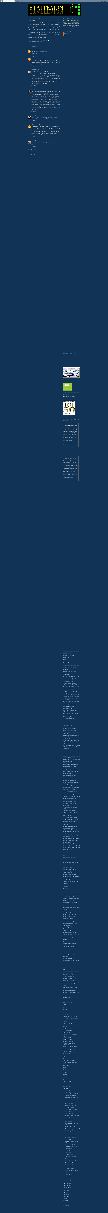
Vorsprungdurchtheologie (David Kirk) (71, 847)
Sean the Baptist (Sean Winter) (70, 927)
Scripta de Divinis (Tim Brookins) (70, 835)
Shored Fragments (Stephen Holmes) (71, 876)
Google (64, 1004)
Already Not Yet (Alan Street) (69, 914)
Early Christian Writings (68, 1028)
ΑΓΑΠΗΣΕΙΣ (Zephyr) (67, 849)
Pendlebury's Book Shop (68, 655)
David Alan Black (67, 936)
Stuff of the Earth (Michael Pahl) (70, 840)
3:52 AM (33, 66)
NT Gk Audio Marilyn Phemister (70, 1016)
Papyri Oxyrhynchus (67, 1037)
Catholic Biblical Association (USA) (71, 982)
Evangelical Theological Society (70, 978)
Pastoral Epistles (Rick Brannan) (70, 819)
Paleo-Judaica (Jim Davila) (69, 860)
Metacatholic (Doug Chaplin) (69, 803)
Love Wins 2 (68, 1180)
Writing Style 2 (68, 1150)
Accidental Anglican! (70, 1107)
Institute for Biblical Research (69, 980)
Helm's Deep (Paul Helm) (68, 879)
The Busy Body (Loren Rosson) (70, 844)
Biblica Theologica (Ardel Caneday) (71, 764)
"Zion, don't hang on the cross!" (72, 1128)
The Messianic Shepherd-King (69, 728)
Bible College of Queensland (69, 671)
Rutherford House (67, 997)
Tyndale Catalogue (67, 1081)
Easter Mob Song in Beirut (71, 1105)
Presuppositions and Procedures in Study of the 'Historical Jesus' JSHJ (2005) (71, 737)
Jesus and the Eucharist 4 (71, 1148)
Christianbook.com (67, 662)
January (68, 1187)
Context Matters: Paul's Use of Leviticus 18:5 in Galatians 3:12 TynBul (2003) (70, 732)
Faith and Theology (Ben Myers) (70, 869)
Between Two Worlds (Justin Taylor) (71, 934)
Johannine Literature (67, 1023)
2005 (65, 1200)
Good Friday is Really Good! (71, 1131)
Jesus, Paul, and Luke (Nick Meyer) (71, 794)
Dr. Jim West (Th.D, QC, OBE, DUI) (71, 895)
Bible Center (65, 1069)
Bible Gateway (66, 1074)
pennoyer (33, 89)
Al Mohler (65, 939)
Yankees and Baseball (70, 1133)
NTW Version (68, 1139)
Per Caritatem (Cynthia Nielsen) (70, 874)
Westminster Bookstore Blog (69, 905)
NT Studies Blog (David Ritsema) (70, 814)
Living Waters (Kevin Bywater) (70, 801)
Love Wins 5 (68, 1119)
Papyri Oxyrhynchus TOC (68, 1039)
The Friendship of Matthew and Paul (71, 727)
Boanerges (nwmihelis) (68, 918)
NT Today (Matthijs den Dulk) (69, 815)
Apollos (64, 1067)
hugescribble (34, 69)
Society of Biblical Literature (69, 976)
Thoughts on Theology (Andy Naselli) (71, 845)
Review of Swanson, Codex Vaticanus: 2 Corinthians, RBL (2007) (70, 691)
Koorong (64, 661)
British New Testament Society (70, 990)
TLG (64, 1079)
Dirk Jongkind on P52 (70, 1176)
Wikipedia (65, 1007)
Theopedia (65, 1009)
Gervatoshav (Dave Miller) (69, 789)
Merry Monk (34, 49)
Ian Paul (33, 57)
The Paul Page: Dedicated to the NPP (71, 1025)
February (68, 1185)
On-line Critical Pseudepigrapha (70, 1034)
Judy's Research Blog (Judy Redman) (71, 796)
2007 (65, 1196)
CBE (64, 941)
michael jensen (34, 115)
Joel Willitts (65, 33)
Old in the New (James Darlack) (70, 817)
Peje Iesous (65, 824)
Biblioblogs (65, 956)
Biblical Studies (66, 1065)
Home (44, 152)
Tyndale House (66, 995)
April (67, 1092)
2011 (65, 1088)
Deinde (64, 778)
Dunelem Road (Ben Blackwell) (70, 780)
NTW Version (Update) (70, 1135)
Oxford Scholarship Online (69, 1060)
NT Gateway (65, 1056)
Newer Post (30, 152)
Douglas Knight (66, 878)
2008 (65, 1194)
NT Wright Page (66, 1027)
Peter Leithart (66, 888)
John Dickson (34, 124)
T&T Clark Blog (66, 842)
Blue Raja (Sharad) (67, 928)
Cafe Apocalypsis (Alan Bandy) (70, 775)
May (67, 1090)
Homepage (65, 669)
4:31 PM (33, 111)
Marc (32, 140)
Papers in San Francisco (71, 1109)
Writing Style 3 (68, 1111)
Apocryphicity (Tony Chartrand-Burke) (71, 759)
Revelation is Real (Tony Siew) (70, 932)
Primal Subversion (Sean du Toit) (70, 826)
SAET (64, 969)
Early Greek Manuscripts (68, 1041)
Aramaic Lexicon (66, 1053)
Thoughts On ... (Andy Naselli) (70, 902)
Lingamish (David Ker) (68, 930)
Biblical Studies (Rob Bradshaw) (70, 769)
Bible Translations (37, 41)
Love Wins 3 (68, 1172)
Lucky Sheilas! (68, 1121)
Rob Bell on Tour (69, 1154)
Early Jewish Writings (68, 1030)
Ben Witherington (67, 904)
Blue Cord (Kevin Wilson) (68, 859)
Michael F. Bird (66, 35)
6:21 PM (33, 120)
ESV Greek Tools (69, 1103)
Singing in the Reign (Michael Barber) (71, 838)
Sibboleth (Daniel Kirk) (68, 836)
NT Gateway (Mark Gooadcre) (69, 810)
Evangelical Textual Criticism (69, 785)
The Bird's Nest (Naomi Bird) (69, 958)
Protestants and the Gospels (71, 1170)
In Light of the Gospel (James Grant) (71, 898)
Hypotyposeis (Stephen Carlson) (70, 791)
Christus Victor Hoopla (70, 1165)
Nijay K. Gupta (66, 805)
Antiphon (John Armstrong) (69, 916)
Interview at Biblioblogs (68, 708)
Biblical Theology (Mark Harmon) (70, 771)
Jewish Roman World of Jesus (70, 1055)
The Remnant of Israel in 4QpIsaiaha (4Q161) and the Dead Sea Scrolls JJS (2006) (71, 747)
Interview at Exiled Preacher (69, 704)
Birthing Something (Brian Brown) (70, 937)
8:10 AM (33, 85)
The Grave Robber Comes (71, 1126)
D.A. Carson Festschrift (70, 1137)
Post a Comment (32, 149)
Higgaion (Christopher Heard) (69, 857)
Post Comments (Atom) (39, 155)
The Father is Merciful (70, 1158)
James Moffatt (51, 29)
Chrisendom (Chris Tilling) (68, 777)
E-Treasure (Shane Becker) (69, 954)
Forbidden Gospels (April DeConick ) (71, 787)
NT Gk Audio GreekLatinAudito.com (71, 1018)
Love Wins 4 (68, 1152)
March (67, 1183)
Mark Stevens (36, 22)
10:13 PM (34, 53)
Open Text (65, 1076)
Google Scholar (66, 1006)
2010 (65, 1190)
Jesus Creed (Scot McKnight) (69, 896)
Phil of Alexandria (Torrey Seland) (70, 862)
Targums (65, 1036)
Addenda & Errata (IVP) (68, 900)
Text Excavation (66, 1032)
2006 (65, 1198)
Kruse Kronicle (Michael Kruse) (70, 921)
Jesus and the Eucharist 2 (71, 1178)
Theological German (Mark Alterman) (71, 960)
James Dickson (66, 657)
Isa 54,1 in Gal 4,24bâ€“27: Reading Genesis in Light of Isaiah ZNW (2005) (71, 742)
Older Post (57, 152)
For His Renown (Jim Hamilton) (70, 912)
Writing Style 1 (68, 1174)
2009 (65, 1192)
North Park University (68, 725)
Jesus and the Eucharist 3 (71, 1162)
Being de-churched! (69, 1113)
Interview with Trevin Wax (68, 706)
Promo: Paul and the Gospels (72, 1160)
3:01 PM (33, 146)
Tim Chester (65, 911)
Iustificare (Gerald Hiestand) (69, 793)
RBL (64, 1058)
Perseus (64, 1077)
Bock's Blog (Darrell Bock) (69, 773)
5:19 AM (33, 137)
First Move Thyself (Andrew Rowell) (71, 920)
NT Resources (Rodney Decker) (70, 812)
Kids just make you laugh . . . (72, 1101)
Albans (64, 659)
